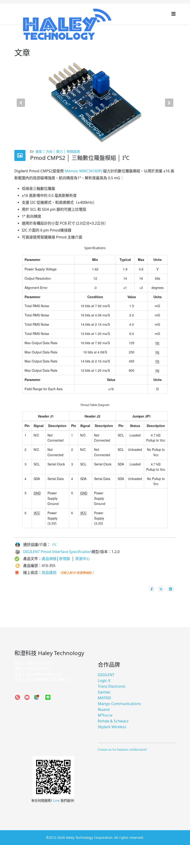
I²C (54, 544)
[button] (21, 103)
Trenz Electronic (112, 686)
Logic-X (104, 680)
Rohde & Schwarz (113, 721)
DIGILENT (106, 674)
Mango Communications (119, 703)
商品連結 (49, 572)
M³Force (105, 715)
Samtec (104, 692)
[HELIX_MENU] (173, 14)
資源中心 (82, 558)
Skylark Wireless (112, 726)
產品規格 (49, 558)
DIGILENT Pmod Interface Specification (57, 551)
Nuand (104, 709)
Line (56, 800)
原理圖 (65, 558)
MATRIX (104, 697)
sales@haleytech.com (44, 674)
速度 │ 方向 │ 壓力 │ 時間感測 (57, 151)
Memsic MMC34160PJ (83, 170)
